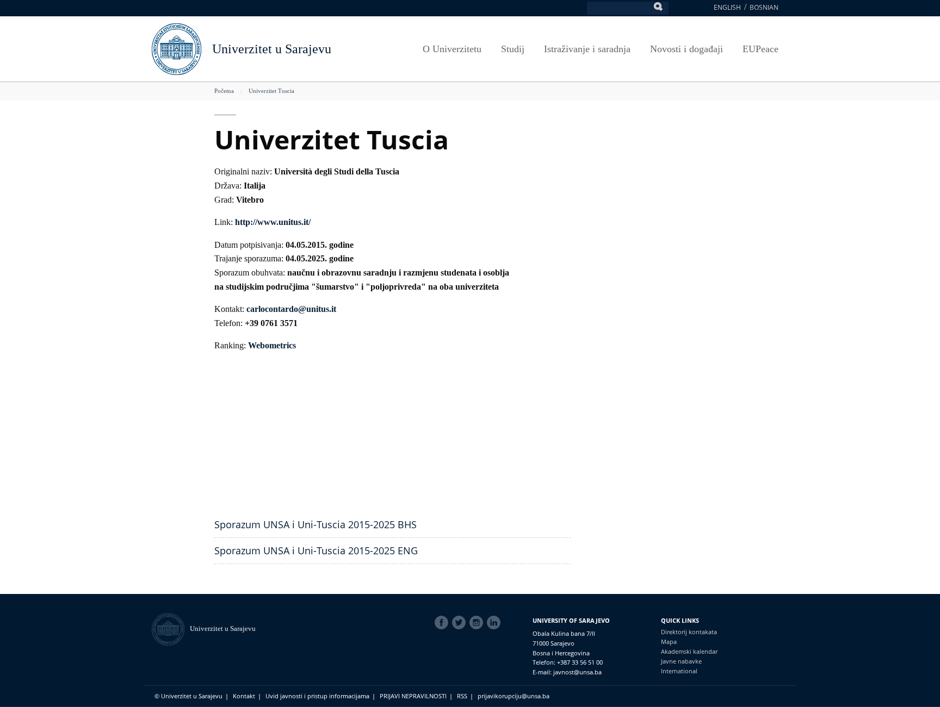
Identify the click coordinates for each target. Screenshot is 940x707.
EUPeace (760, 48)
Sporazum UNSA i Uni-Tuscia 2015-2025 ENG (316, 550)
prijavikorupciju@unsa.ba (513, 696)
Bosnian (764, 7)
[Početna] (171, 628)
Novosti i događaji (686, 48)
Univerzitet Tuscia (271, 90)
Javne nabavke (681, 661)
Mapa (669, 642)
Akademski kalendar (689, 651)
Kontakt (244, 696)
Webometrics (272, 345)
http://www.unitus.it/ (273, 222)
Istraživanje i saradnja (587, 48)
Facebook (443, 623)
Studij (512, 48)
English (727, 7)
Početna (224, 90)
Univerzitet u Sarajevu (271, 49)
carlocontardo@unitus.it (291, 309)
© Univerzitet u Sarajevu (188, 696)
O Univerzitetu (452, 48)
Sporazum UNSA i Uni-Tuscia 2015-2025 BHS (315, 524)
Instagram (478, 623)
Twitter (460, 623)
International (679, 671)
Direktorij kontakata (689, 632)
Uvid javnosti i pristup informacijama (317, 696)
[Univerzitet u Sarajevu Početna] (176, 48)
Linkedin (495, 623)
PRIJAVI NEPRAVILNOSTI (413, 696)
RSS (462, 696)
